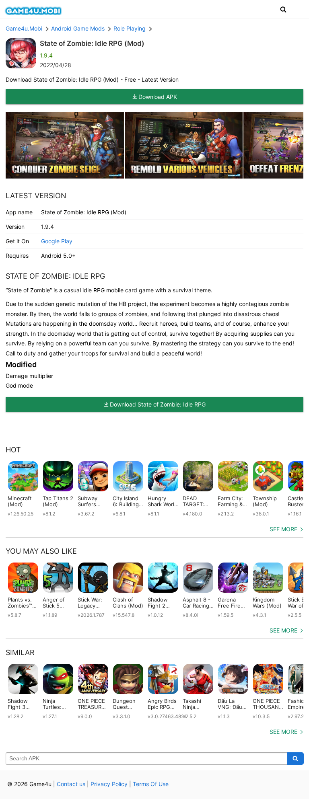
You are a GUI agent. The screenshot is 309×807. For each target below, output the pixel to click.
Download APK (157, 96)
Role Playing (129, 28)
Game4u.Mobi (24, 28)
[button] (283, 9)
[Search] (295, 758)
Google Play (56, 241)
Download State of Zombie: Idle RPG (158, 404)
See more (283, 529)
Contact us (71, 783)
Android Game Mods (78, 28)
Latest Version (36, 195)
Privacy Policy (109, 783)
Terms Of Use (151, 783)
